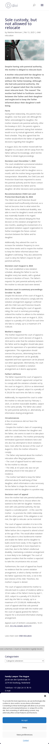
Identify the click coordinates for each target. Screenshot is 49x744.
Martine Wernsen (14, 32)
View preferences (25, 734)
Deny (24, 727)
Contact (26, 740)
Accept (24, 720)
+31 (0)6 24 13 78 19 (22, 687)
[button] (45, 696)
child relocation (25, 636)
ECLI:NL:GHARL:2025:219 (20, 626)
